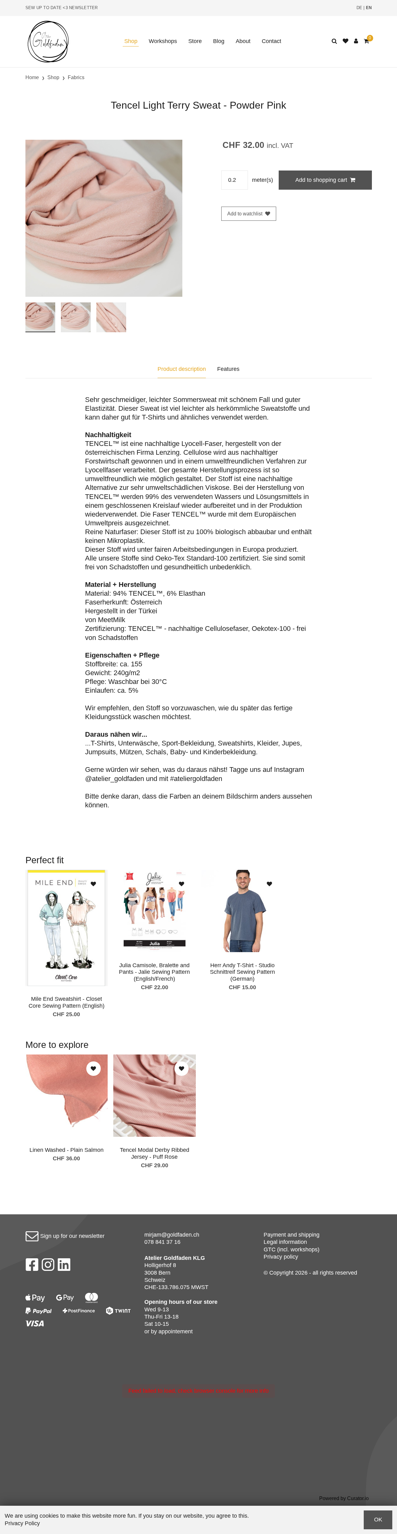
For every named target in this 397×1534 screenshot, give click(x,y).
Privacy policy (281, 1257)
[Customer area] (356, 41)
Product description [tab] (182, 369)
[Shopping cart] (366, 41)
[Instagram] (48, 1266)
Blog (218, 41)
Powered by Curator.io (344, 1498)
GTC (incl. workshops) (291, 1249)
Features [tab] (228, 369)
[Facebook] (32, 1266)
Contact (271, 41)
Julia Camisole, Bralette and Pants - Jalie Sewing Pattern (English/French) (154, 972)
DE (359, 8)
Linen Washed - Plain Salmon (67, 1150)
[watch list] (345, 41)
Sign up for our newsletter (72, 1236)
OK (378, 1519)
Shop (130, 41)
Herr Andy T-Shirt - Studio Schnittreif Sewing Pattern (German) (242, 972)
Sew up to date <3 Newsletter (61, 8)
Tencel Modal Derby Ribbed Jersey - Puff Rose (154, 1153)
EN (369, 8)
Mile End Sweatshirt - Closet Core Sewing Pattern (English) (67, 1002)
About (243, 41)
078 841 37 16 (162, 1242)
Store (195, 41)
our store (205, 1302)
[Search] (334, 41)
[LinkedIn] (64, 1266)
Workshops (163, 41)
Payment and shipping (291, 1235)
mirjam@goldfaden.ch (171, 1235)
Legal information (285, 1242)
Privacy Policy (22, 1523)
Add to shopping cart (321, 180)
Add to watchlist (244, 213)
